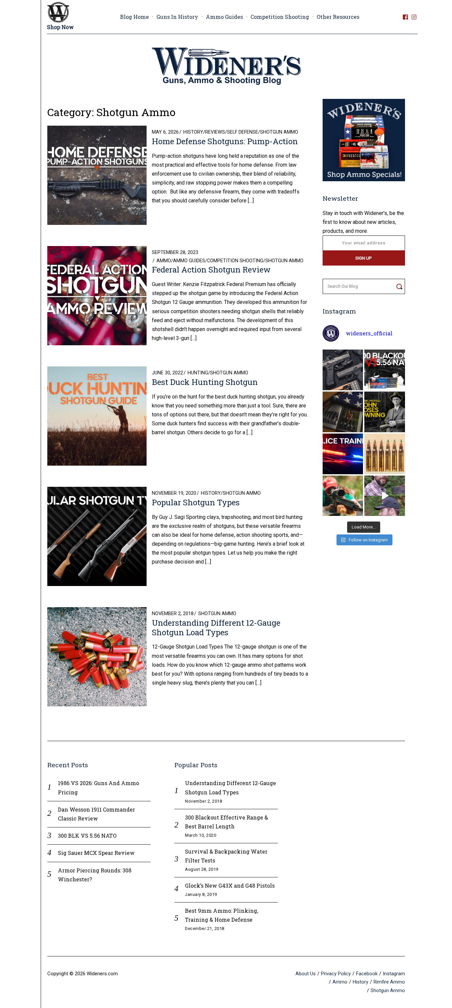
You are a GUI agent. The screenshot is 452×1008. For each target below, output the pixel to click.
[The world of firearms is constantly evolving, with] (384, 454)
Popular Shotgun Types (196, 502)
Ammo (164, 261)
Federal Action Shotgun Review (211, 269)
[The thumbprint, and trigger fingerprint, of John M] (384, 412)
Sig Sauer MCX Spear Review (96, 852)
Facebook (367, 974)
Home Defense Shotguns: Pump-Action (225, 141)
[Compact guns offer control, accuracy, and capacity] (343, 370)
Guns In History (177, 16)
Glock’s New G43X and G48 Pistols (230, 885)
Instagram (394, 974)
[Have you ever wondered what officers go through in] (343, 454)
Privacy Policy (336, 974)
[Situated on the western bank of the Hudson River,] (343, 412)
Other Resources (338, 16)
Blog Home (134, 16)
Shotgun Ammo (279, 132)
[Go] (399, 286)
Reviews (215, 132)
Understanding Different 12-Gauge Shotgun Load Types (216, 627)
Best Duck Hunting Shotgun (208, 382)
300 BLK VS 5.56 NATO (87, 835)
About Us (305, 974)
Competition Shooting (279, 16)
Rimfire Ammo (389, 982)
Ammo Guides (224, 16)
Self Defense (242, 132)
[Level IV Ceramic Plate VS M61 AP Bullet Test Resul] (384, 496)
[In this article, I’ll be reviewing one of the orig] (343, 496)
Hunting (198, 373)
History (193, 132)
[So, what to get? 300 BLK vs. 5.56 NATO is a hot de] (384, 370)
